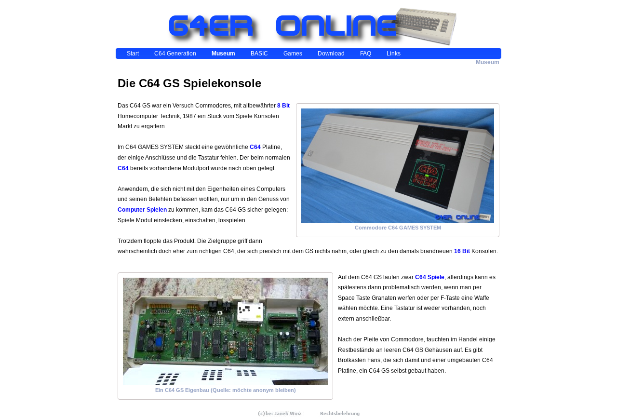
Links (394, 53)
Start (133, 53)
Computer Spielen (142, 209)
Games (292, 53)
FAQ (365, 53)
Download (331, 53)
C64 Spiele (429, 277)
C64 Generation (175, 53)
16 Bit (462, 251)
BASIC (259, 53)
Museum (223, 53)
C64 (255, 147)
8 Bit (283, 105)
